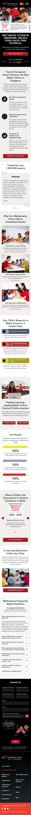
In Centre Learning (9, 422)
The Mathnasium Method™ (15, 590)
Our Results (5, 799)
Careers (18, 787)
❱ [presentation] (28, 518)
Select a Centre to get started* (10, 713)
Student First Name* (8, 694)
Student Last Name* (22, 694)
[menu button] (22, 4)
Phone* (4, 700)
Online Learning (22, 422)
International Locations (6, 785)
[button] (12, 208)
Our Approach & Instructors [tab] (15, 608)
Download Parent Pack (9, 770)
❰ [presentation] (3, 518)
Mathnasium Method (6, 775)
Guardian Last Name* (22, 687)
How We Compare (14, 309)
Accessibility (5, 805)
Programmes (6, 780)
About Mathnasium (22, 774)
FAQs (17, 792)
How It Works (15, 280)
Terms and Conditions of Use (9, 748)
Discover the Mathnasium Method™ (15, 252)
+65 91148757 (6, 766)
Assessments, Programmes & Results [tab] (15, 611)
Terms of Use (21, 805)
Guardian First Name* (8, 687)
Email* (4, 707)
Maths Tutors (20, 780)
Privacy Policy (22, 748)
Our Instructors (7, 794)
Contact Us (5, 790)
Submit (15, 741)
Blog (17, 797)
